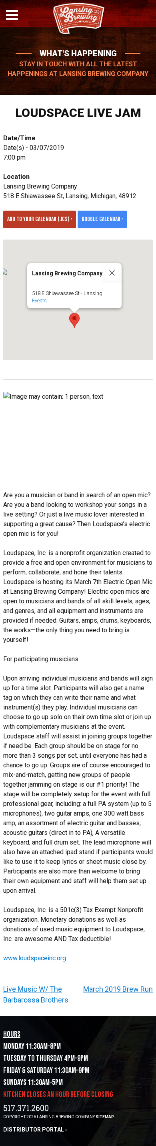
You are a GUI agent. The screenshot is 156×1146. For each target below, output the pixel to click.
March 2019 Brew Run (118, 989)
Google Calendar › (102, 219)
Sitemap (105, 1117)
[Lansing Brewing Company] (78, 33)
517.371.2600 (26, 1108)
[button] (74, 320)
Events (39, 300)
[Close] (112, 273)
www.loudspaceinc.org (34, 958)
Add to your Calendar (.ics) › (39, 219)
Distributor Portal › (35, 1129)
